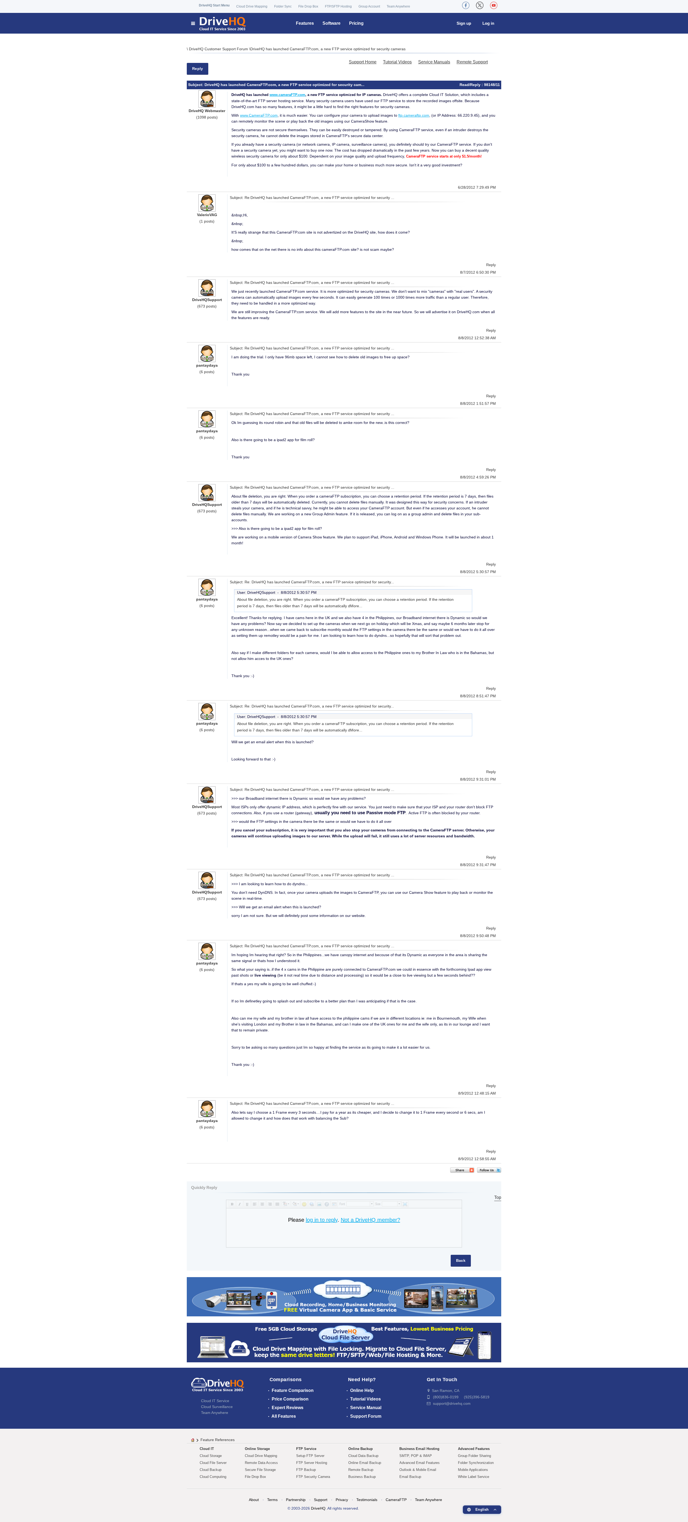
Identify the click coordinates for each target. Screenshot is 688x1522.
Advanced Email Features (419, 1463)
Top (497, 1197)
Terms (272, 1500)
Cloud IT (207, 1449)
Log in (488, 23)
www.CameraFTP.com (259, 115)
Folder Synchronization (476, 1463)
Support (320, 1500)
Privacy (342, 1500)
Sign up (464, 23)
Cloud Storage (211, 1456)
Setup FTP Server (310, 1456)
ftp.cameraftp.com (413, 115)
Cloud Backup (210, 1470)
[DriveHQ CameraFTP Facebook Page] (465, 5)
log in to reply (322, 1220)
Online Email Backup (364, 1463)
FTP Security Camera (313, 1477)
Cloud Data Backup (363, 1456)
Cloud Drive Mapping (251, 6)
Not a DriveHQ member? (370, 1220)
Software (331, 23)
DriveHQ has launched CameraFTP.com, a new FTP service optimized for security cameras (328, 49)
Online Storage (257, 1449)
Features (305, 23)
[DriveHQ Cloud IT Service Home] (219, 23)
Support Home (363, 62)
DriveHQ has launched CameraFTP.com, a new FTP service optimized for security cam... (284, 85)
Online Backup (360, 1449)
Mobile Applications (473, 1470)
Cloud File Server (213, 1463)
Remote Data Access (261, 1463)
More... (356, 606)
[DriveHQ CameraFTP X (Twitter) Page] (479, 5)
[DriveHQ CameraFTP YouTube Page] (493, 5)
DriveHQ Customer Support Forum (219, 49)
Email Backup (410, 1477)
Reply (197, 68)
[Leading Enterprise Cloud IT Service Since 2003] (344, 1342)
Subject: (196, 85)
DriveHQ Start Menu (214, 5)
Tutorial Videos (397, 62)
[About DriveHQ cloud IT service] (218, 1387)
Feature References (217, 1440)
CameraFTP (396, 1500)
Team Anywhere (398, 6)
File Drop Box (308, 6)
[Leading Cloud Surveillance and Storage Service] (344, 1296)
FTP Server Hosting (311, 1463)
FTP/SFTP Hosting (338, 6)
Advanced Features (474, 1449)
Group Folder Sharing (474, 1456)
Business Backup (362, 1477)
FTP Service (306, 1449)
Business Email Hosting (419, 1449)
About (254, 1500)
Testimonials (366, 1500)
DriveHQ (318, 1508)
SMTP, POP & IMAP (415, 1456)
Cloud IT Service (215, 1401)
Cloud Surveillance (217, 1407)
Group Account (369, 6)
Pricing (356, 23)
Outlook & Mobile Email (417, 1470)
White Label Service (473, 1477)
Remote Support (472, 62)
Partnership (296, 1500)
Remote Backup (360, 1470)
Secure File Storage (260, 1470)
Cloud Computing (213, 1477)
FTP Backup (306, 1470)
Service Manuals (434, 62)
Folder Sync (283, 6)
